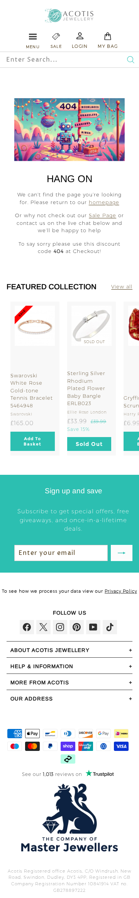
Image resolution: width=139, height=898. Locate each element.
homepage (104, 202)
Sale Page (102, 215)
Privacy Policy (121, 591)
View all (121, 286)
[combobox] (55, 59)
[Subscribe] (121, 553)
